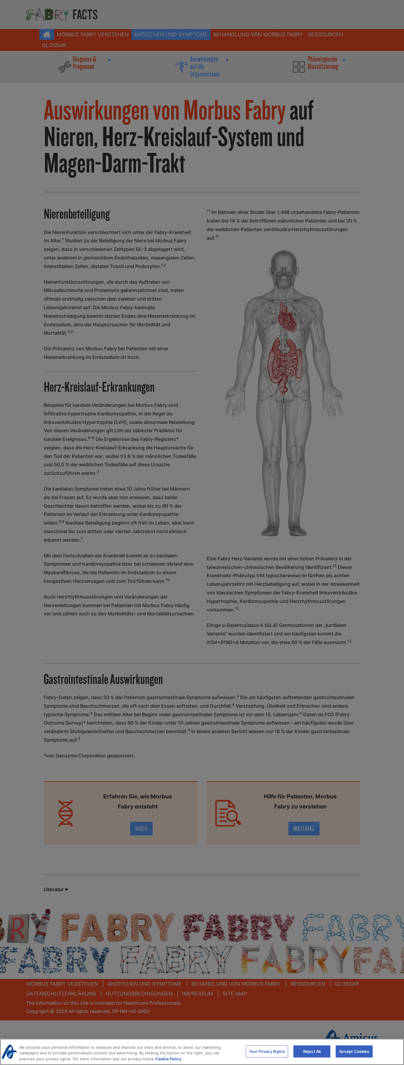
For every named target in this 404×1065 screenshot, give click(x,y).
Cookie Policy (168, 1058)
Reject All (312, 1051)
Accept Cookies (354, 1051)
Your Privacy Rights (267, 1051)
